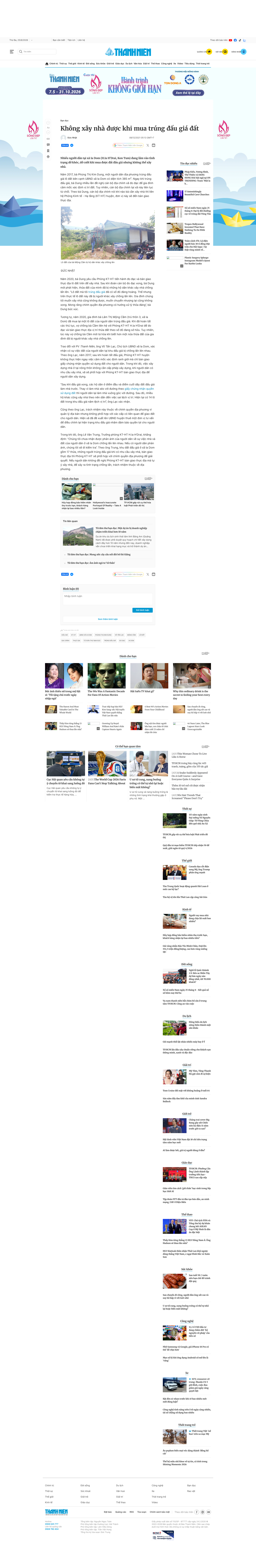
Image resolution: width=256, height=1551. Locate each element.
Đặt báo (108, 1512)
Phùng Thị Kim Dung (103, 635)
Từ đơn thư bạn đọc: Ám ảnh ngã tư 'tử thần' (91, 563)
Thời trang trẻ (202, 63)
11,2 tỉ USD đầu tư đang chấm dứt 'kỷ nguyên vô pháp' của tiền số (199, 1331)
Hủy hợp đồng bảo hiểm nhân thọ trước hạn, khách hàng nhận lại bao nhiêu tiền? (185, 936)
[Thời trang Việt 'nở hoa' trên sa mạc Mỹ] (175, 1436)
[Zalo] (245, 40)
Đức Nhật (72, 138)
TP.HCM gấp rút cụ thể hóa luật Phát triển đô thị (185, 836)
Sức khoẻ (85, 1491)
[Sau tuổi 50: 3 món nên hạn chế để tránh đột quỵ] (175, 1281)
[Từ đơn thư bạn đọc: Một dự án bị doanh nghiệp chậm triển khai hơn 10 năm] (78, 536)
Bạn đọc (64, 120)
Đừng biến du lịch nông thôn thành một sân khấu (200, 1025)
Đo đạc (122, 641)
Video (180, 63)
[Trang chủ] (47, 63)
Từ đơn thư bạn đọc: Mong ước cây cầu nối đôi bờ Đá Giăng (99, 554)
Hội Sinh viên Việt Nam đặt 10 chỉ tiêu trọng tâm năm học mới (185, 1141)
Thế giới (72, 63)
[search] (37, 51)
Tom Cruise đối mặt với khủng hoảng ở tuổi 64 (186, 1090)
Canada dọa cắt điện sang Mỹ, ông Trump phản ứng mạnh (199, 869)
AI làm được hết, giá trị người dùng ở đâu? (184, 1150)
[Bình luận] (48, 145)
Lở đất (141, 635)
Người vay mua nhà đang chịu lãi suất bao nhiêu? (200, 918)
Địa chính (65, 641)
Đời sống (90, 63)
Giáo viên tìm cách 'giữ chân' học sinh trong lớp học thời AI (187, 1190)
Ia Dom (131, 641)
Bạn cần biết (59, 40)
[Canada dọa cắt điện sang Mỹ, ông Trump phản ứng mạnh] (175, 872)
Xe (174, 63)
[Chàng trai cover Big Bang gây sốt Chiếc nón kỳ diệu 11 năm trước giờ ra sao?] (175, 1125)
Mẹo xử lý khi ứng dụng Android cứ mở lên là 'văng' (185, 1359)
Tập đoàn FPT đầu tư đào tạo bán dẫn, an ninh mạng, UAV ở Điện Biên (186, 1200)
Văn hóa (138, 63)
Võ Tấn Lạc (119, 635)
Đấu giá (65, 635)
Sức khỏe (100, 63)
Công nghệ (166, 63)
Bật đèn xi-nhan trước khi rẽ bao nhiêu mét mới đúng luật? (185, 1400)
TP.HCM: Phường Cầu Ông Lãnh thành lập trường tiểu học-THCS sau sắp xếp (200, 1173)
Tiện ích (71, 40)
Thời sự (63, 63)
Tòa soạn (141, 1512)
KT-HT (73, 635)
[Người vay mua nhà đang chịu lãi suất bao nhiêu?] (175, 921)
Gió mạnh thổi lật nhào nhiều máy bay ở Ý (184, 1041)
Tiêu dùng (189, 63)
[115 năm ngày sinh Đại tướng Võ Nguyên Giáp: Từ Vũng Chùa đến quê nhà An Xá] (175, 820)
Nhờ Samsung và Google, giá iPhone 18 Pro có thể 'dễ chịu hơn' (186, 1348)
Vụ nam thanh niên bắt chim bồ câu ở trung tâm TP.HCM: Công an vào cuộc (185, 1002)
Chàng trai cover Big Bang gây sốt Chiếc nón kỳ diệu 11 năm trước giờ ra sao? (199, 1124)
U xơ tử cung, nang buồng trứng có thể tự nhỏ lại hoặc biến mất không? (186, 1307)
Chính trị (53, 63)
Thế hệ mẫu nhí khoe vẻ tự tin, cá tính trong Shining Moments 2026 (185, 1463)
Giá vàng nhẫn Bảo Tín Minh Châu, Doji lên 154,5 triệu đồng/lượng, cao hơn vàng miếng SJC (185, 949)
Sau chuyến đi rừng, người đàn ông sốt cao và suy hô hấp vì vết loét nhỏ (185, 1296)
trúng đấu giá (96, 292)
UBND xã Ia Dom (85, 635)
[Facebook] (235, 40)
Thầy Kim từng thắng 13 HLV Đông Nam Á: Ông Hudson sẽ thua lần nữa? (187, 1241)
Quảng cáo (120, 1512)
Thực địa (76, 641)
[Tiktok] (240, 40)
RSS (132, 1512)
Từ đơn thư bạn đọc (92, 641)
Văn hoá (120, 1491)
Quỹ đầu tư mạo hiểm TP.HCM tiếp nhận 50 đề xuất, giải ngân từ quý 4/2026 (186, 847)
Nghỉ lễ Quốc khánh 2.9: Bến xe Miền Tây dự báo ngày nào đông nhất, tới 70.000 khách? (200, 976)
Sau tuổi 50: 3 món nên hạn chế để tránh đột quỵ (199, 1278)
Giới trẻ (110, 63)
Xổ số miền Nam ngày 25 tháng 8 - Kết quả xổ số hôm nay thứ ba (186, 991)
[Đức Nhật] (63, 138)
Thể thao (155, 63)
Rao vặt (191, 1491)
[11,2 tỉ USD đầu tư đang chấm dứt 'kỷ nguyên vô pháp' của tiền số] (175, 1333)
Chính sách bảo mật (160, 1512)
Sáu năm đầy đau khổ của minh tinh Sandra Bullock (185, 1100)
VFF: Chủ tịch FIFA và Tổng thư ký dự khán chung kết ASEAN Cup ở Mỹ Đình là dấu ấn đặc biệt (199, 1226)
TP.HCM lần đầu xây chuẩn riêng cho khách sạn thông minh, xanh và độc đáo (187, 1051)
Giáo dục (119, 63)
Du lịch (128, 63)
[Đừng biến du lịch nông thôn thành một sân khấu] (175, 1028)
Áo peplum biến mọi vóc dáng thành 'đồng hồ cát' (186, 1452)
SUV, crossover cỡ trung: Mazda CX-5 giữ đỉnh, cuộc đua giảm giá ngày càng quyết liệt (199, 1385)
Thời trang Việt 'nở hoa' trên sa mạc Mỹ (200, 1432)
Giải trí (146, 63)
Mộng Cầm (131, 635)
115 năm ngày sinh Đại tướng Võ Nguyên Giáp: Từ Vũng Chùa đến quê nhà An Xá (199, 819)
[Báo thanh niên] (128, 52)
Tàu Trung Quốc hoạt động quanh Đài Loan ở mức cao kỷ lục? (185, 888)
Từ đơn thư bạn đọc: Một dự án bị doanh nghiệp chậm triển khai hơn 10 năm (121, 530)
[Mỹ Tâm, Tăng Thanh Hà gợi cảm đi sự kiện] (175, 1076)
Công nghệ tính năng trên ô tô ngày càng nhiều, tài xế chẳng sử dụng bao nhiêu (187, 1411)
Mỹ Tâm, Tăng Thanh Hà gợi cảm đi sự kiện (200, 1072)
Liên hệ (81, 40)
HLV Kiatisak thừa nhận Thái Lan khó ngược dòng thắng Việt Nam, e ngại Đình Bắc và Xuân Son (186, 1254)
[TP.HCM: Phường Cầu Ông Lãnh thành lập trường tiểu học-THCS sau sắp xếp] (175, 1174)
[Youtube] (230, 40)
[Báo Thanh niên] (56, 1512)
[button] (48, 123)
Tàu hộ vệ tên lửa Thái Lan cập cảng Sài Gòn (185, 897)
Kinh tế (81, 63)
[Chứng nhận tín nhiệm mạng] (163, 1536)
